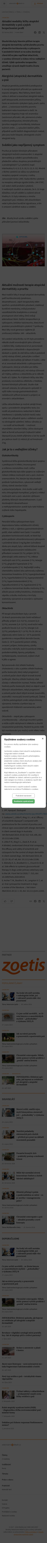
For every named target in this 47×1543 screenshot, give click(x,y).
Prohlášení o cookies (30, 789)
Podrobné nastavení (23, 796)
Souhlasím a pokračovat (23, 801)
